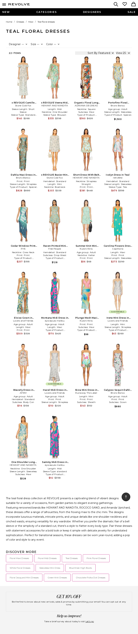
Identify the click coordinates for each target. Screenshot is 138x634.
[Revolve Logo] (19, 5)
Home (9, 21)
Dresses (20, 21)
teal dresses (72, 558)
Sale (132, 12)
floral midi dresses (47, 558)
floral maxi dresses (19, 558)
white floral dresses (20, 568)
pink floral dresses (96, 558)
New (6, 12)
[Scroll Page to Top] (126, 497)
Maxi (30, 21)
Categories (46, 12)
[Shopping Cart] (133, 4)
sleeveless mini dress (49, 568)
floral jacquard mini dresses (24, 577)
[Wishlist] (125, 4)
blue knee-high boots (80, 568)
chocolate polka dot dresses (90, 577)
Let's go (90, 621)
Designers (92, 12)
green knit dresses (57, 577)
